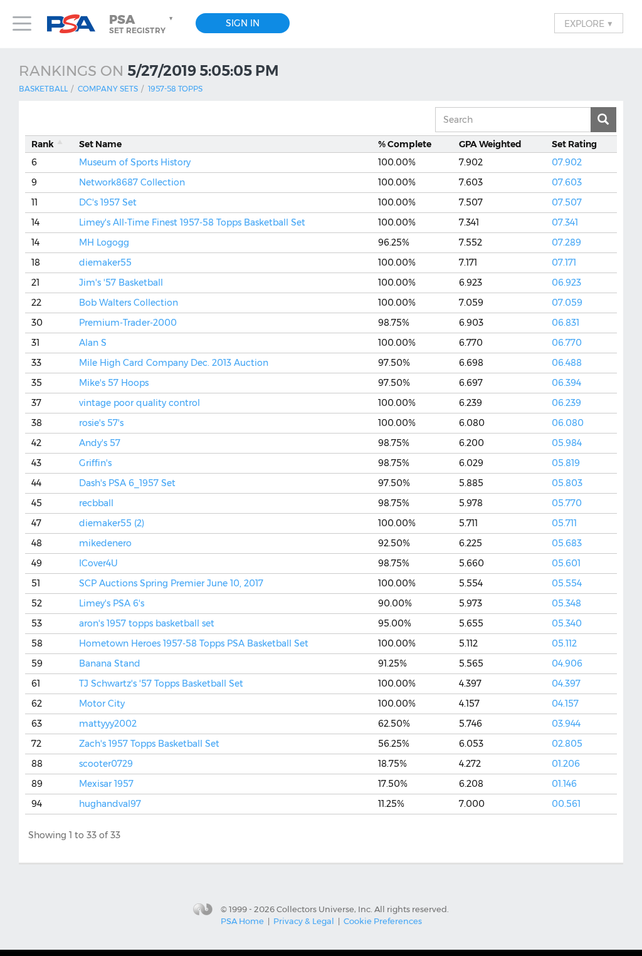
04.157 (565, 703)
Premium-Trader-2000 (128, 322)
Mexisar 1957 (106, 783)
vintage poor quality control (139, 402)
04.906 (567, 663)
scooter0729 (106, 763)
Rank (42, 144)
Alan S (93, 342)
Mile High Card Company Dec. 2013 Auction (173, 362)
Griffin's (95, 463)
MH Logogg (104, 242)
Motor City (102, 703)
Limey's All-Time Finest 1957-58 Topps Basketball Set (192, 222)
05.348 (566, 603)
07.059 (567, 302)
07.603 (567, 182)
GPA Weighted (490, 144)
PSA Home (242, 921)
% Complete (404, 144)
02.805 (567, 743)
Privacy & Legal (303, 921)
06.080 (568, 423)
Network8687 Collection (132, 182)
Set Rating (574, 144)
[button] (142, 24)
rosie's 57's (101, 423)
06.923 (566, 282)
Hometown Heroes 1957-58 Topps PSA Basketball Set (193, 643)
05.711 (564, 523)
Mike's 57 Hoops (114, 382)
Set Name (100, 144)
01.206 (566, 763)
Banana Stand (109, 663)
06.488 (567, 362)
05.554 (567, 583)
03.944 (566, 723)
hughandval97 (110, 803)
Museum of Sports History (135, 162)
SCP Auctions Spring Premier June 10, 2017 (171, 583)
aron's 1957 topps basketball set (146, 623)
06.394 (566, 382)
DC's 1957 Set (108, 202)
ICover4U (98, 563)
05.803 (567, 483)
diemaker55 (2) (111, 523)
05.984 (567, 443)
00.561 (566, 803)
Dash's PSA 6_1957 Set (127, 483)
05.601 (566, 563)
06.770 (567, 342)
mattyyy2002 (108, 723)
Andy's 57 (99, 443)
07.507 (567, 202)
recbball (96, 503)
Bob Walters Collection (128, 302)
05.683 (567, 543)
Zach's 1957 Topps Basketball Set (149, 743)
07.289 (566, 242)
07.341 (565, 222)
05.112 (564, 643)
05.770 (567, 503)
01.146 (564, 783)
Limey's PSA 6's (111, 603)
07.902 (567, 162)
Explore (588, 23)
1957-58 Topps (175, 88)
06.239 (566, 402)
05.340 (567, 623)
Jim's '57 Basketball (121, 282)
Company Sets (108, 88)
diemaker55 (105, 262)
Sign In (243, 23)
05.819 (566, 463)
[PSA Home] (76, 24)
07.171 (564, 262)
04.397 (566, 683)
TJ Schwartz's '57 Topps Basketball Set (161, 683)
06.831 (565, 322)
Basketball (43, 88)
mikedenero (105, 543)
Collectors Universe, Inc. (324, 909)
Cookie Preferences (383, 921)
